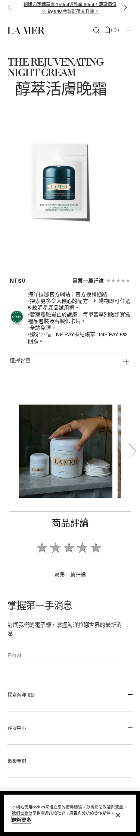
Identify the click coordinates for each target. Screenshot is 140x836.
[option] (62, 184)
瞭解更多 (21, 819)
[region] (70, 813)
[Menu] (130, 30)
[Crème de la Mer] (28, 30)
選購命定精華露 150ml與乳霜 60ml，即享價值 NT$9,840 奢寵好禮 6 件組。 (70, 7)
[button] (7, 7)
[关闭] (118, 815)
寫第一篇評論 (88, 280)
